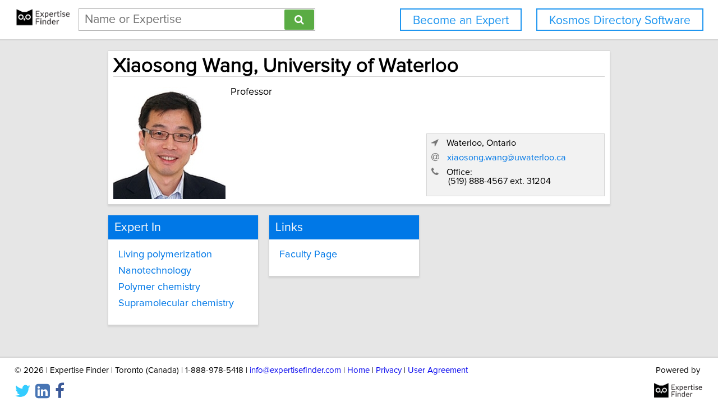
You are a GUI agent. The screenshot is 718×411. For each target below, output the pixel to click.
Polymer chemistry (159, 287)
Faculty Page (308, 255)
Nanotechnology (154, 271)
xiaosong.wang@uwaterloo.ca (506, 157)
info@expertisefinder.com (295, 370)
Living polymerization (165, 255)
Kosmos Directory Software (620, 20)
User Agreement (438, 370)
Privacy (389, 370)
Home (358, 370)
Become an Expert (461, 20)
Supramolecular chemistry (176, 303)
